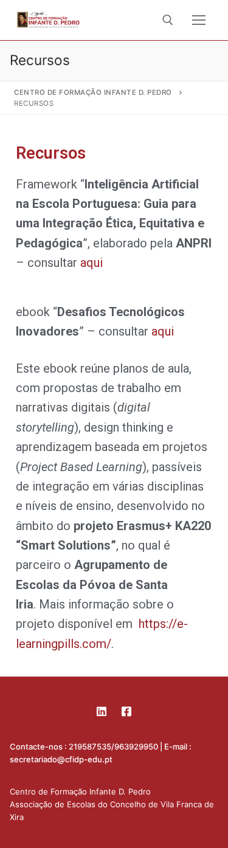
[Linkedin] (101, 710)
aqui (91, 262)
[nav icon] (198, 20)
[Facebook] (126, 710)
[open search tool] (167, 20)
